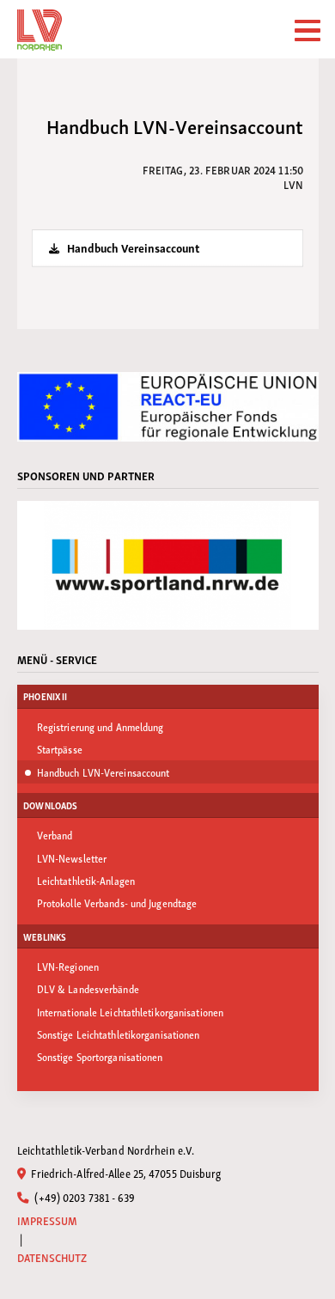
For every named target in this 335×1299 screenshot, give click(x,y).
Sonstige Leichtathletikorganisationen (118, 1034)
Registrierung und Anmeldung (100, 726)
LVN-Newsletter (72, 858)
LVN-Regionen (68, 966)
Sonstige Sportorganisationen (100, 1056)
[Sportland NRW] (168, 565)
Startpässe (59, 749)
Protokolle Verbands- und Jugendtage (117, 902)
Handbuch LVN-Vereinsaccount (103, 772)
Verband (55, 835)
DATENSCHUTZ (52, 1257)
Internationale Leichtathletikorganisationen (130, 1012)
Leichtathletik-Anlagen (86, 880)
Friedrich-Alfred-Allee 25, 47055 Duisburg (124, 1172)
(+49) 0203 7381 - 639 (83, 1196)
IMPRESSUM (47, 1220)
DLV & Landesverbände (88, 988)
